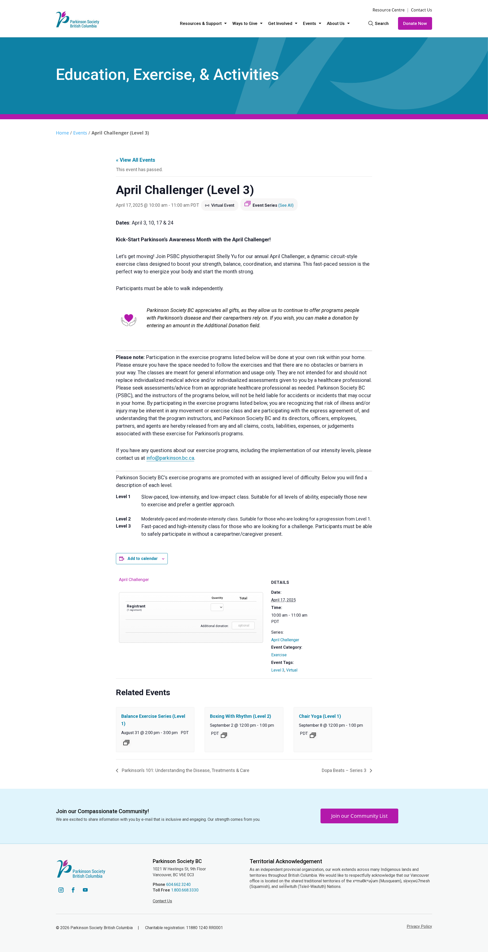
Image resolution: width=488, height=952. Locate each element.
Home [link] (62, 133)
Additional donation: (215, 626)
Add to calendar (143, 558)
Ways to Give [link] (244, 23)
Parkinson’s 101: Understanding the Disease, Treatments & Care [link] (185, 770)
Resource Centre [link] (389, 10)
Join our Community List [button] (359, 815)
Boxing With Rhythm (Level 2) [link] (240, 716)
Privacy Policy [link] (419, 926)
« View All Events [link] (135, 160)
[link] (77, 19)
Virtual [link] (291, 670)
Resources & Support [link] (201, 23)
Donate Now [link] (415, 23)
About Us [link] (336, 23)
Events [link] (309, 23)
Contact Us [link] (421, 10)
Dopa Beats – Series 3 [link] (344, 770)
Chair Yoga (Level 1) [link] (320, 716)
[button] (61, 890)
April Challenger (134, 579)
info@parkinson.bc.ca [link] (170, 458)
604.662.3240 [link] (178, 884)
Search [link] (382, 23)
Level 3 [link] (277, 670)
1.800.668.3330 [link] (185, 890)
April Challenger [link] (285, 639)
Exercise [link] (279, 654)
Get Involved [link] (280, 23)
